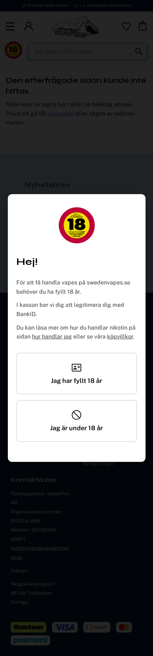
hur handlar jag (52, 336)
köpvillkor (120, 336)
